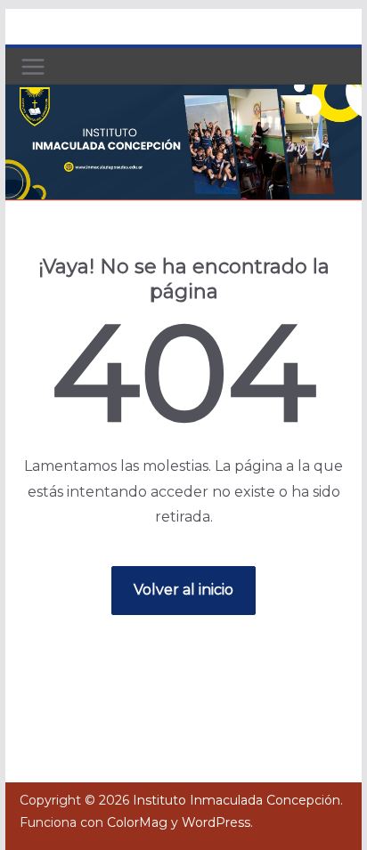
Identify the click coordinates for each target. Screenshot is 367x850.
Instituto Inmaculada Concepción (236, 800)
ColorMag (137, 822)
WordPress (216, 822)
